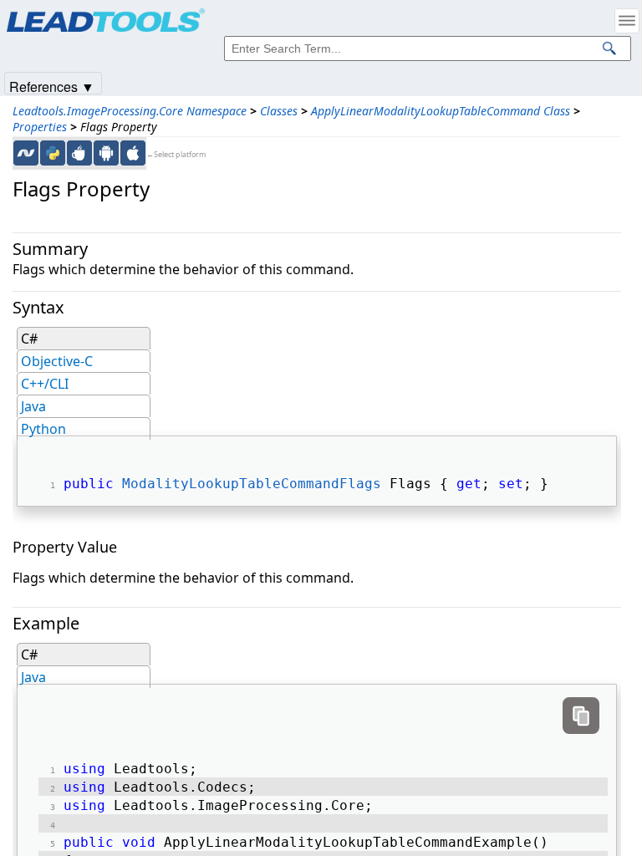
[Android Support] (106, 153)
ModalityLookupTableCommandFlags (251, 484)
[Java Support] (79, 153)
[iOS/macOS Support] (132, 153)
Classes (279, 111)
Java (33, 406)
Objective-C (57, 361)
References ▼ (51, 85)
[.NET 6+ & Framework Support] (25, 153)
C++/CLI (45, 383)
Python (43, 429)
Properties (40, 127)
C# (29, 338)
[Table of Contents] (626, 20)
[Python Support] (52, 153)
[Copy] (581, 715)
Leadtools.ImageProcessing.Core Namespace (130, 111)
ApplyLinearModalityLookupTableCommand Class (440, 111)
